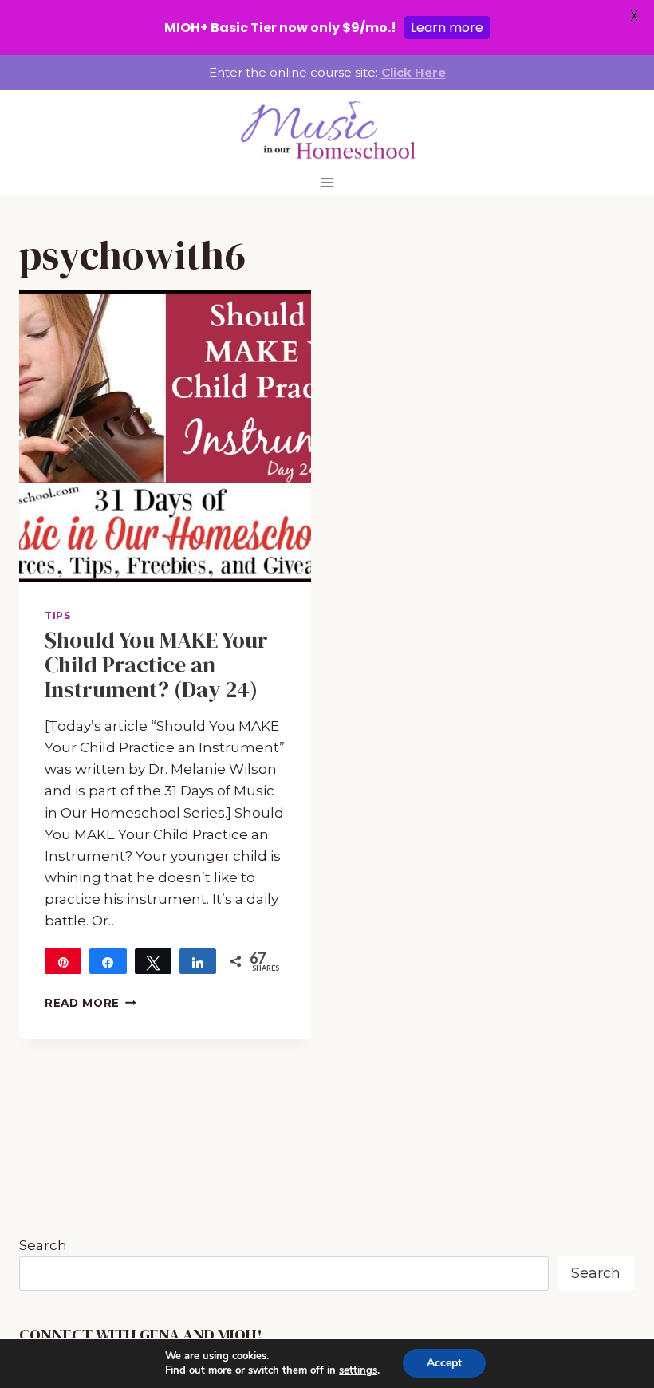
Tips (57, 615)
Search (43, 1245)
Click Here (413, 72)
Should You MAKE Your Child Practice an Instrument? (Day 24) (156, 664)
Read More (90, 1002)
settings (358, 1370)
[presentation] (165, 436)
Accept (444, 1362)
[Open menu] (327, 182)
